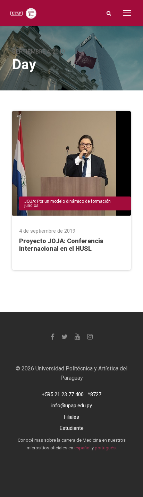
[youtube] (77, 337)
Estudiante (72, 428)
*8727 (94, 394)
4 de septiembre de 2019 (47, 231)
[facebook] (52, 337)
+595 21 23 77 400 (63, 394)
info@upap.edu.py (71, 405)
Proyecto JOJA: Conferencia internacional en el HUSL (61, 244)
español (82, 447)
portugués (105, 447)
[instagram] (90, 337)
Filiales (71, 417)
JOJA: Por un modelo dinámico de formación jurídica (67, 203)
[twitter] (64, 337)
